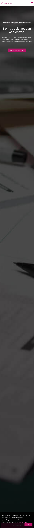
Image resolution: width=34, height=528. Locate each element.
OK (28, 524)
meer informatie (17, 50)
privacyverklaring (22, 522)
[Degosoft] (6, 3)
